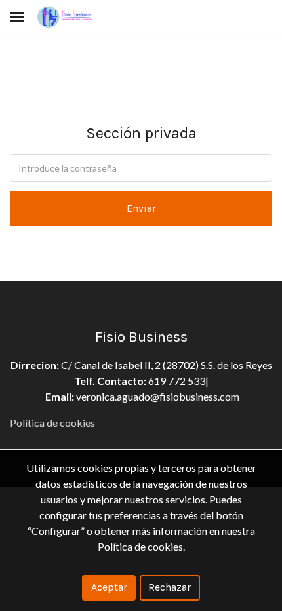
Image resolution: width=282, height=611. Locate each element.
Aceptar (109, 587)
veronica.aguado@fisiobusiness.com (157, 396)
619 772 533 (175, 380)
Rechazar (169, 587)
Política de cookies (52, 422)
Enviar (141, 208)
